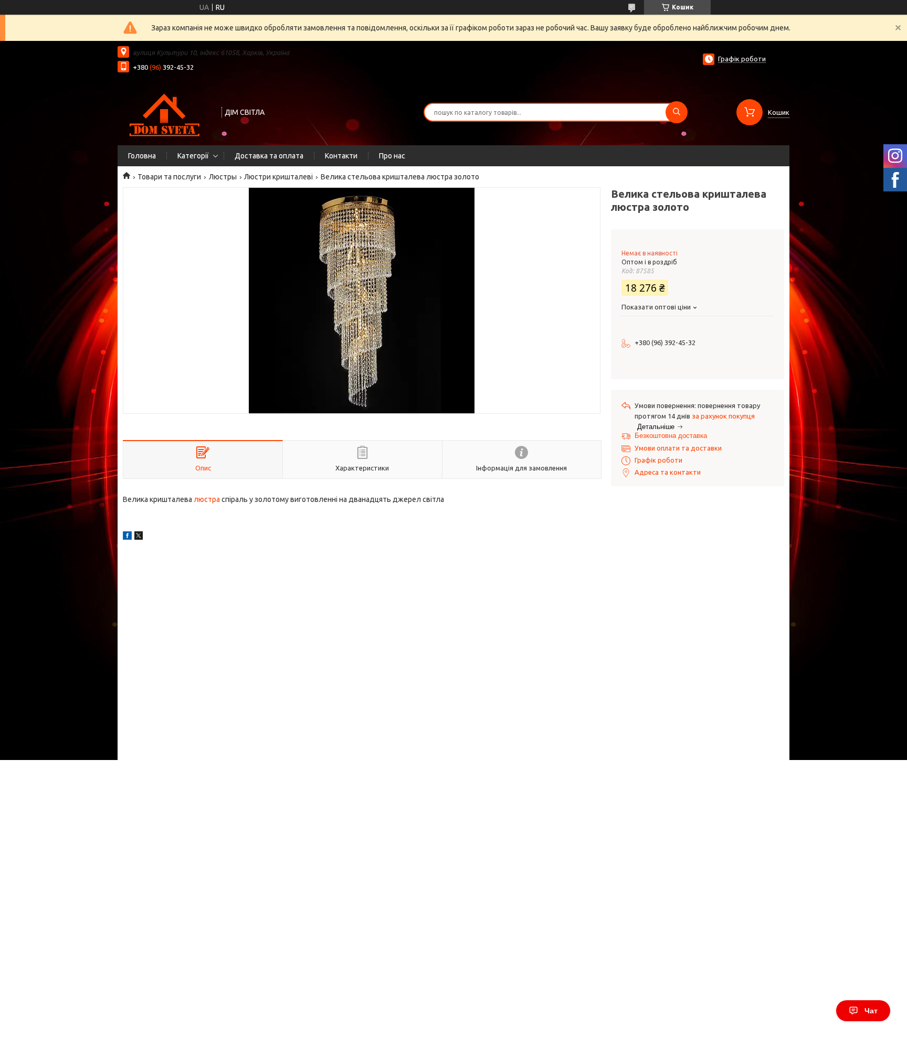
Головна (142, 155)
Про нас (392, 155)
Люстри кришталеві (278, 177)
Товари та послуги (169, 177)
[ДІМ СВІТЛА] (165, 111)
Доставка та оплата (269, 155)
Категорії (193, 155)
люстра (207, 499)
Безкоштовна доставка (671, 436)
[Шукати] (677, 112)
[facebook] (127, 537)
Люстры (223, 177)
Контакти (341, 155)
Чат (871, 1011)
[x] (138, 537)
